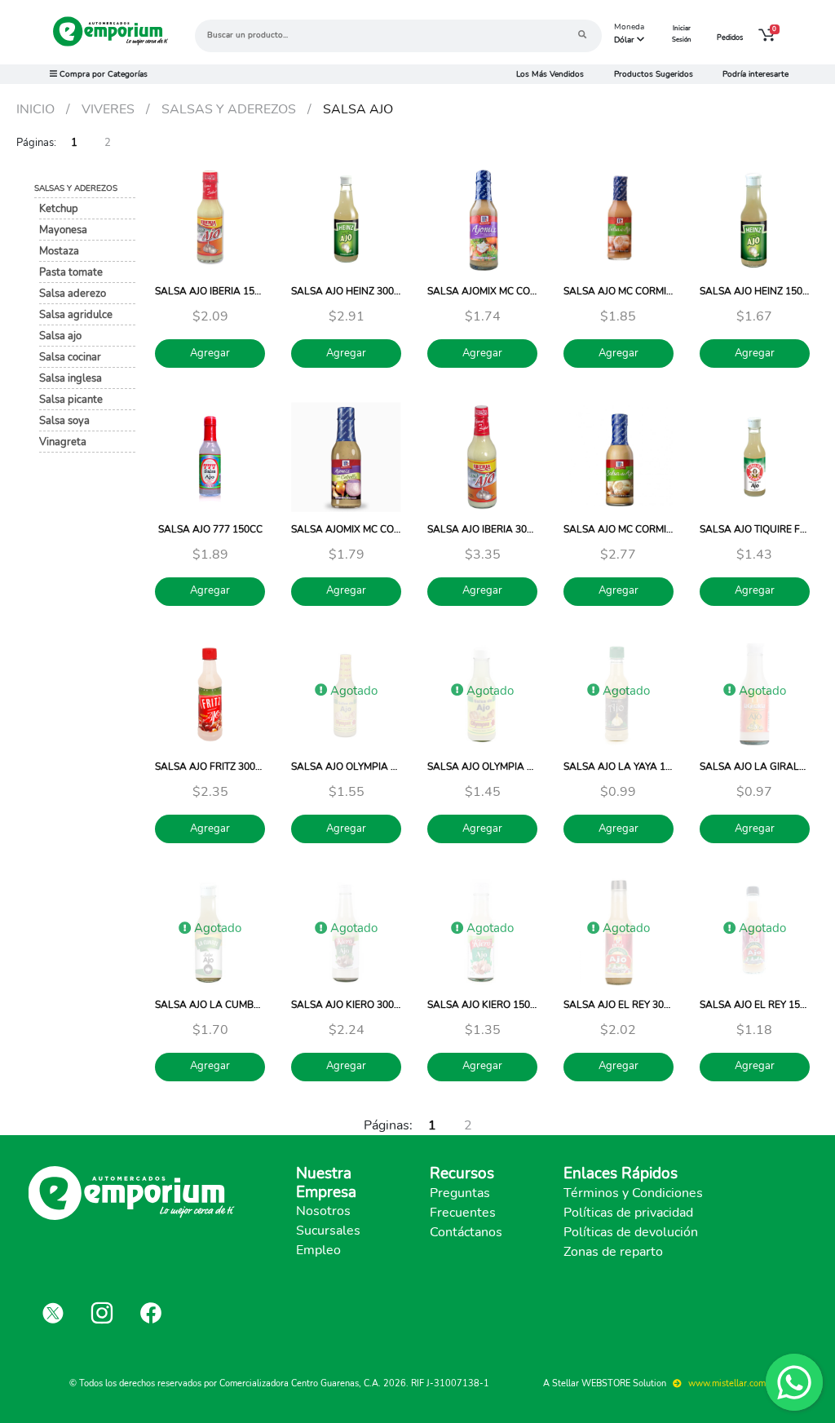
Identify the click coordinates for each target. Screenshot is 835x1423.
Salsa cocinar (70, 357)
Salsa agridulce (76, 314)
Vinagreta (62, 442)
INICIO (35, 109)
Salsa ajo (60, 335)
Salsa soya (64, 420)
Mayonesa (63, 229)
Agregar (210, 353)
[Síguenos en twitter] (53, 1313)
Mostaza (59, 251)
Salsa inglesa (70, 378)
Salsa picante (71, 399)
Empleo (318, 1250)
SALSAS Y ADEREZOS (75, 188)
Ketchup (58, 208)
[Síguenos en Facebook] (151, 1313)
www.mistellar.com (726, 1383)
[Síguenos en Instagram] (102, 1313)
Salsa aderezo (72, 293)
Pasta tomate (71, 272)
